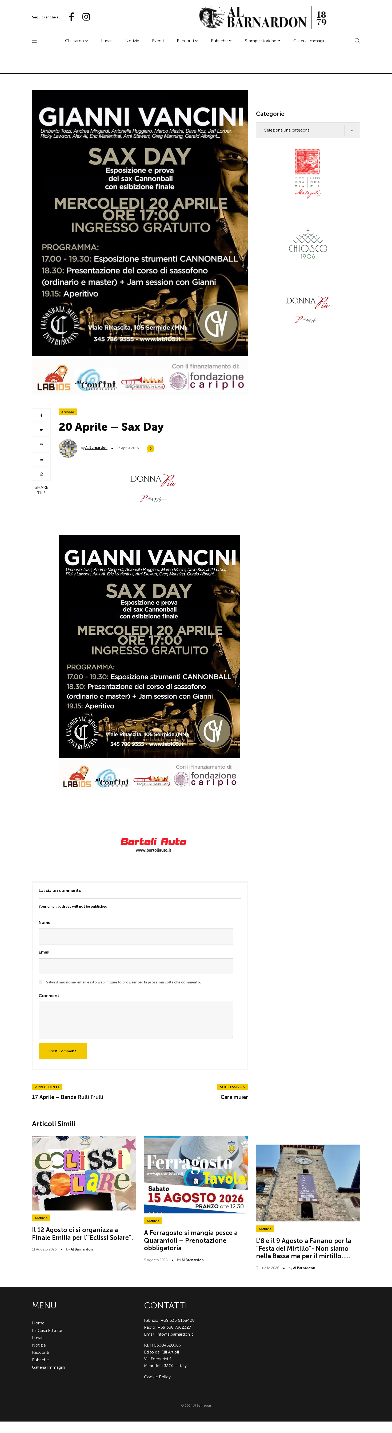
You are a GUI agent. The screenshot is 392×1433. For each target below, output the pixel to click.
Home (38, 1322)
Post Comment (62, 1051)
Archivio (67, 412)
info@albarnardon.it (175, 1334)
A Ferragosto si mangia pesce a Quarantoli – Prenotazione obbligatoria (191, 1240)
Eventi (158, 40)
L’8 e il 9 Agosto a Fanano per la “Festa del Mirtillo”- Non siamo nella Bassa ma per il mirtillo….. (303, 1248)
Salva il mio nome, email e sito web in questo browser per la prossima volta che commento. (123, 982)
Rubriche (219, 40)
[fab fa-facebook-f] (69, 17)
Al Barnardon (96, 448)
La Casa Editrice (47, 1330)
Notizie (132, 40)
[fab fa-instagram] (84, 17)
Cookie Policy (157, 1376)
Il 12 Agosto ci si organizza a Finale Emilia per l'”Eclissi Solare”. (82, 1233)
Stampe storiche (260, 40)
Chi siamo (74, 40)
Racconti (185, 40)
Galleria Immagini (309, 40)
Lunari (107, 40)
